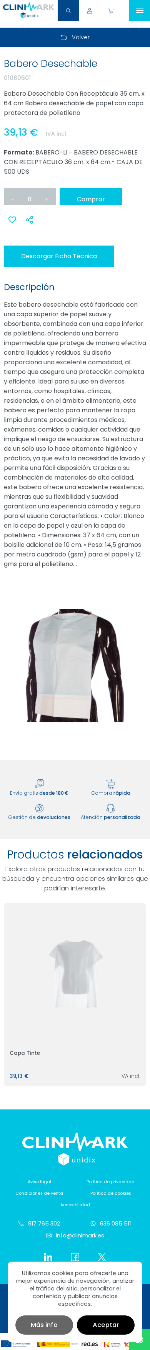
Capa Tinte (25, 1053)
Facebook (75, 1257)
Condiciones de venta (39, 1193)
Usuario (89, 10)
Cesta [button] (110, 10)
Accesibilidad (75, 1205)
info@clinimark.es (80, 1235)
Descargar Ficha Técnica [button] (59, 256)
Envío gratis (39, 793)
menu (139, 10)
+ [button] (47, 199)
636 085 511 (115, 1223)
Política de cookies (110, 1193)
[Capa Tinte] (75, 974)
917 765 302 (44, 1223)
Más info (44, 1324)
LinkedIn (48, 1257)
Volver (81, 37)
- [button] (12, 199)
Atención (110, 817)
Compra (110, 793)
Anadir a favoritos (12, 223)
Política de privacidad (111, 1182)
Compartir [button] (29, 219)
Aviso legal (39, 1182)
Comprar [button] (91, 199)
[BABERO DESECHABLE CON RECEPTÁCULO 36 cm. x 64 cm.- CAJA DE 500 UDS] (75, 665)
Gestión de (39, 817)
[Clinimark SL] (28, 10)
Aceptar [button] (106, 1324)
